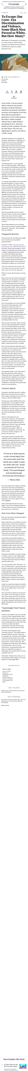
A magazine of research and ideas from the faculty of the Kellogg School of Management (14, 7)
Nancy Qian (4, 82)
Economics (5, 12)
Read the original (5, 705)
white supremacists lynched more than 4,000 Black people (13, 245)
